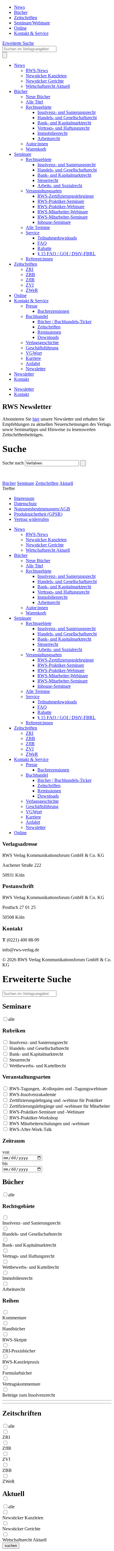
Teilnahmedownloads (57, 237)
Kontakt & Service (31, 33)
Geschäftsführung (42, 347)
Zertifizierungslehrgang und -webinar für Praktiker (55, 1100)
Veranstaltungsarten (44, 190)
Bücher (20, 12)
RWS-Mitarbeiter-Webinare (62, 211)
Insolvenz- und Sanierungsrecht (66, 112)
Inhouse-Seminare (54, 222)
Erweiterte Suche (18, 43)
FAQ (42, 243)
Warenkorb (36, 148)
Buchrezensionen (53, 311)
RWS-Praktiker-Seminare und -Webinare (46, 1111)
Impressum (24, 498)
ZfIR (30, 279)
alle (11, 1019)
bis (5, 1163)
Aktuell (66, 483)
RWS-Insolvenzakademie (32, 1094)
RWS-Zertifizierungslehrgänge (65, 196)
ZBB (30, 274)
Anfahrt (33, 363)
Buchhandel (37, 316)
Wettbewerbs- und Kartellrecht (37, 1065)
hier (35, 419)
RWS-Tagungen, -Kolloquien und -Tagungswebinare (57, 1088)
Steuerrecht (47, 180)
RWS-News (37, 70)
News (19, 7)
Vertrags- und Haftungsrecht (63, 128)
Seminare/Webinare (32, 22)
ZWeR (32, 290)
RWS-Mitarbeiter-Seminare (62, 217)
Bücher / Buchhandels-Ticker (64, 321)
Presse (31, 305)
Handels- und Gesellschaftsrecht (67, 117)
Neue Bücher (38, 96)
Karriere (33, 358)
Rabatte (44, 248)
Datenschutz (25, 503)
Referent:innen (39, 258)
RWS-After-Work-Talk (30, 1129)
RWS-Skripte (14, 1339)
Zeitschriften (25, 17)
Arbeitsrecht (48, 138)
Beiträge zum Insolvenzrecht (28, 1395)
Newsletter (36, 368)
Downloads (48, 337)
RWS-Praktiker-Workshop (33, 1117)
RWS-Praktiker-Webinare (60, 206)
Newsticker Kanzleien (46, 75)
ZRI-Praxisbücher (18, 1350)
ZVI (30, 285)
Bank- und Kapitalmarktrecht (64, 122)
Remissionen (49, 332)
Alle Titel (34, 101)
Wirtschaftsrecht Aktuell (48, 86)
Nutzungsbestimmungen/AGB (42, 508)
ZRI (29, 269)
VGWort (34, 353)
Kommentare (14, 1317)
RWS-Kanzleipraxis (20, 1361)
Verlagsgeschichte (42, 342)
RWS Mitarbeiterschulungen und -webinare (48, 1123)
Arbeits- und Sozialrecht (59, 185)
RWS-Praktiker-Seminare (60, 201)
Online (20, 28)
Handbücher (13, 1328)
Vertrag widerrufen (31, 519)
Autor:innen (37, 143)
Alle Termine (38, 227)
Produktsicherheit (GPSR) (38, 514)
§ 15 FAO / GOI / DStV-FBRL (66, 253)
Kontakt (21, 379)
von (5, 1152)
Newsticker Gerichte (45, 80)
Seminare (22, 154)
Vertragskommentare (21, 1384)
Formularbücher (17, 1372)
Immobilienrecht (52, 133)
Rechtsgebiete (38, 107)
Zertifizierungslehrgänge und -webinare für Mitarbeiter (59, 1106)
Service (32, 232)
